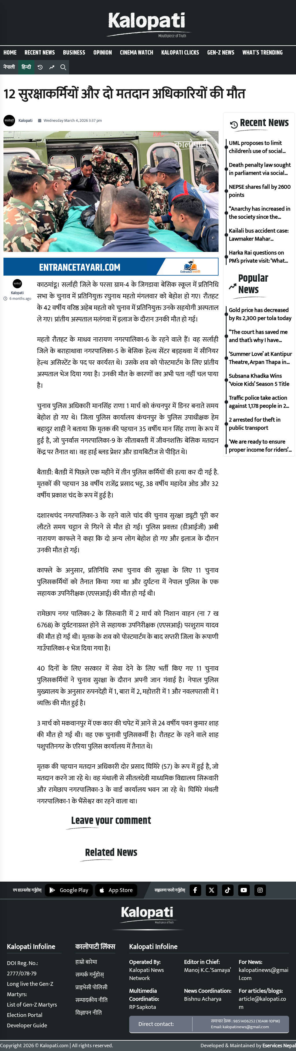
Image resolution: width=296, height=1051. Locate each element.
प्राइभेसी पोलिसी (91, 987)
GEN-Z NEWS (220, 52)
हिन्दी (26, 67)
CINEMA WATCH (136, 52)
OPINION (102, 52)
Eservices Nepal (279, 1045)
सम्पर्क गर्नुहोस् (89, 975)
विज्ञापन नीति (88, 1013)
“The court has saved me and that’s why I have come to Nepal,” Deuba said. (258, 336)
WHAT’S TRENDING (263, 52)
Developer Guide (27, 1026)
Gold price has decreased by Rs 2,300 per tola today (260, 314)
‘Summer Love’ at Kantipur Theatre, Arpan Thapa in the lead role (260, 358)
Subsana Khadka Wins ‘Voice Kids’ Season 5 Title (259, 380)
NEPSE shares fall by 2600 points (260, 191)
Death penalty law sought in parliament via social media (260, 169)
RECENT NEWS (40, 52)
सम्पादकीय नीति (91, 1000)
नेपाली (9, 67)
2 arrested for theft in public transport (255, 424)
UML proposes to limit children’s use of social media (255, 147)
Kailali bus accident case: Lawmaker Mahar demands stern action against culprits (258, 235)
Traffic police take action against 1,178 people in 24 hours (259, 402)
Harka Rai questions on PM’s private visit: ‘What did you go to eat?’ (257, 257)
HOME (9, 52)
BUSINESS (74, 52)
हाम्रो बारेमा (86, 962)
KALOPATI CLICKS (180, 52)
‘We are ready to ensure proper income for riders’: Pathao (259, 446)
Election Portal (24, 1015)
